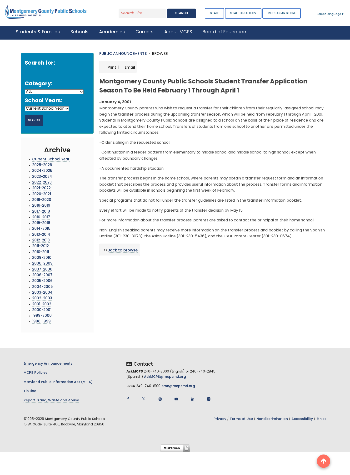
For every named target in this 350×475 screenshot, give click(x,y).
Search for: (40, 63)
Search (181, 13)
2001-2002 (41, 304)
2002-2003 (42, 298)
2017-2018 (41, 212)
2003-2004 (42, 293)
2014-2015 (41, 229)
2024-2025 (42, 171)
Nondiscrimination (272, 419)
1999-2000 (42, 316)
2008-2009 (42, 264)
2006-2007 (42, 275)
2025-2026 (42, 165)
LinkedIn (192, 399)
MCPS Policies (35, 373)
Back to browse (123, 250)
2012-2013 (41, 240)
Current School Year (51, 159)
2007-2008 (42, 269)
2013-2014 (41, 235)
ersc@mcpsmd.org (178, 386)
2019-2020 (41, 200)
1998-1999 (41, 321)
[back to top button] (323, 461)
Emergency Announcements (48, 364)
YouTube (176, 399)
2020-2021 (41, 194)
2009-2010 (41, 258)
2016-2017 (41, 217)
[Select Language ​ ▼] (344, 14)
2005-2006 (42, 281)
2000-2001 (41, 310)
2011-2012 (40, 246)
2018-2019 (41, 206)
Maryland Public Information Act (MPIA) (58, 382)
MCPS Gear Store (282, 13)
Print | (113, 68)
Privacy (220, 419)
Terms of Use (241, 419)
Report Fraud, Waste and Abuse (51, 400)
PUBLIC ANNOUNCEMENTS (123, 54)
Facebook (128, 399)
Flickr (209, 399)
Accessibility (302, 419)
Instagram (160, 399)
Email (129, 68)
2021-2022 (41, 188)
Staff (214, 13)
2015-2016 (41, 223)
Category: (39, 84)
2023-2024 (42, 177)
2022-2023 (42, 182)
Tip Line (30, 391)
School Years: (44, 101)
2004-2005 (42, 287)
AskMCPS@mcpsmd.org (165, 377)
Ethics (321, 419)
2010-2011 (40, 252)
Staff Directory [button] (243, 13)
